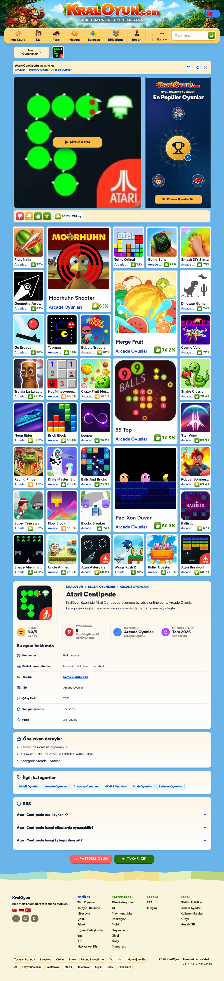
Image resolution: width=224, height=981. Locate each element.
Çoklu (81, 919)
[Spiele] (21, 910)
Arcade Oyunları (61, 69)
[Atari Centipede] (58, 52)
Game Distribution (75, 676)
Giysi (115, 935)
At (113, 908)
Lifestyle (83, 913)
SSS (149, 902)
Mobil (115, 924)
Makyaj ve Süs (87, 946)
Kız (79, 941)
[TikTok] (16, 918)
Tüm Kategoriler (123, 902)
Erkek (81, 924)
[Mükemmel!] (47, 216)
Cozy (115, 941)
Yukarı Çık (136, 858)
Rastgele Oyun (93, 858)
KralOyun (74, 586)
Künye (185, 919)
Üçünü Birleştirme (90, 930)
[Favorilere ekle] (188, 67)
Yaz (79, 935)
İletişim (151, 908)
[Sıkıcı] (20, 216)
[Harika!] (38, 216)
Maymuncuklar (122, 913)
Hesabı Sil (188, 924)
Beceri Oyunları (38, 69)
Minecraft (119, 946)
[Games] (14, 910)
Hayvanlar (119, 930)
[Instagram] (25, 918)
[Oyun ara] (211, 35)
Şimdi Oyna (80, 142)
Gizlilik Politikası (192, 902)
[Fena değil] (29, 216)
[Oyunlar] (213, 14)
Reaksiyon (119, 919)
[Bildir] (205, 67)
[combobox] (189, 35)
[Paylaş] (197, 67)
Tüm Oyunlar (86, 902)
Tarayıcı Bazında (88, 908)
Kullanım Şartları (192, 913)
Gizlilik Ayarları (191, 908)
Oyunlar (20, 69)
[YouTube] (34, 918)
